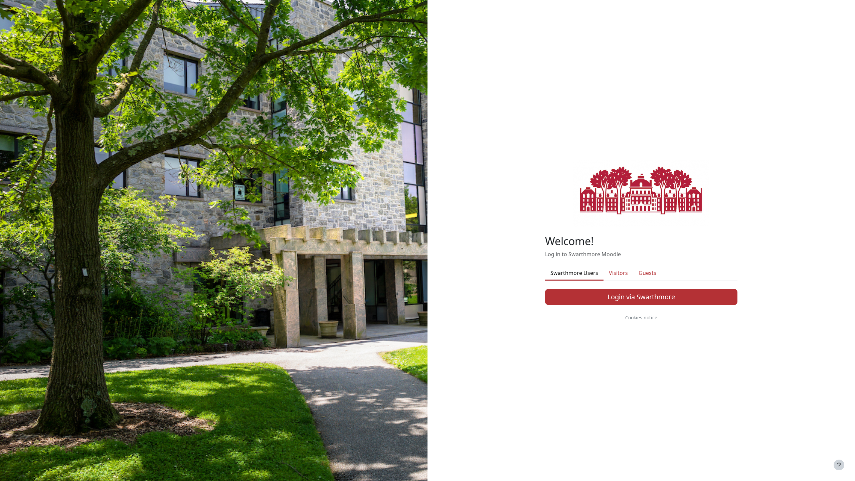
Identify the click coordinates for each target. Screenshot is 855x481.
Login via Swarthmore (641, 296)
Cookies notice (641, 317)
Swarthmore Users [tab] (574, 273)
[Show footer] (839, 465)
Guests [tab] (647, 273)
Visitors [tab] (618, 273)
